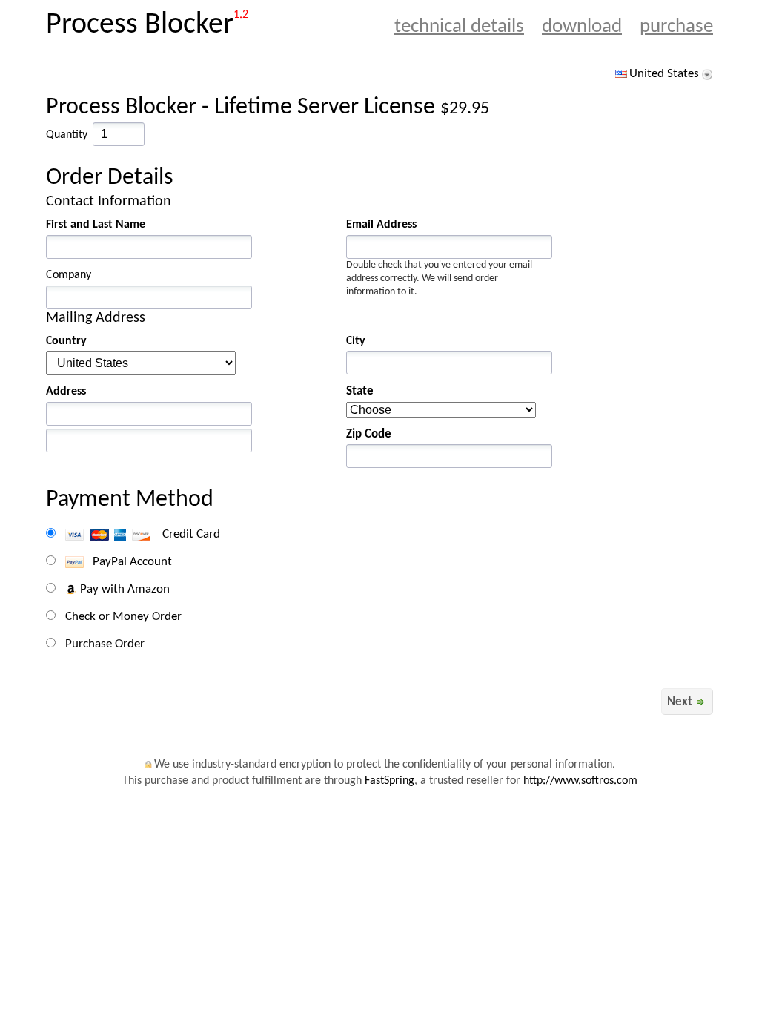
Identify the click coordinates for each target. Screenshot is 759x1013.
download (582, 27)
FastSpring (389, 781)
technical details (459, 27)
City (355, 341)
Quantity (66, 135)
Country (66, 341)
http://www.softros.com (580, 781)
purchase (676, 27)
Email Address (381, 225)
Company (68, 275)
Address (66, 391)
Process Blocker (139, 25)
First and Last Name (95, 225)
